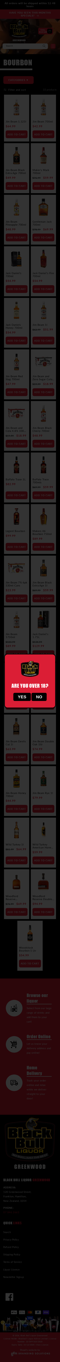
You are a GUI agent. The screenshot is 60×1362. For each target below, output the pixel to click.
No (39, 696)
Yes (22, 696)
